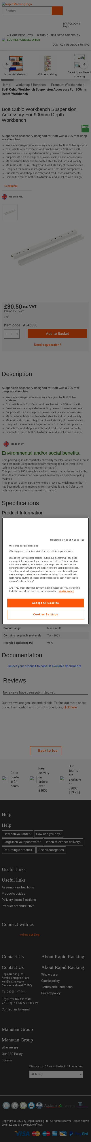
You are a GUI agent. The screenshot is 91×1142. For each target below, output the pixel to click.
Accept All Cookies (45, 603)
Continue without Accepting (67, 540)
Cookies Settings (45, 614)
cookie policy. (66, 591)
